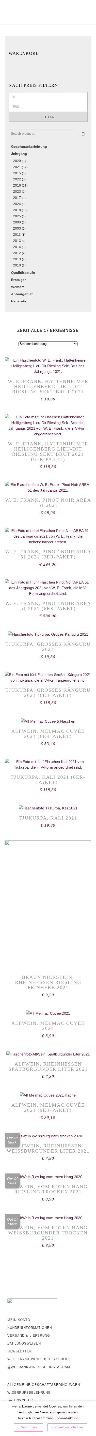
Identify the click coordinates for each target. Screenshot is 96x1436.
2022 (17, 179)
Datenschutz (20, 1400)
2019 (17, 259)
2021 (17, 167)
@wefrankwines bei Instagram (38, 1367)
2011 (17, 234)
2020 (17, 161)
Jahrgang (19, 154)
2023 (17, 191)
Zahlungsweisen (24, 1343)
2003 (17, 228)
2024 (17, 204)
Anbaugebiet (22, 294)
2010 (17, 265)
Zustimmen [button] (28, 1427)
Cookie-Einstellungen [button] (67, 1427)
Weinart (17, 287)
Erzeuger (18, 280)
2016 (17, 185)
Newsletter (19, 1351)
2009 (17, 222)
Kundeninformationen (29, 1328)
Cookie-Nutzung (66, 1418)
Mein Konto (18, 1320)
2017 (17, 198)
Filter (48, 117)
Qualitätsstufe (23, 273)
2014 (17, 247)
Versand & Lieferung (28, 1335)
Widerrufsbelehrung (29, 1392)
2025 (17, 216)
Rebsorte (18, 301)
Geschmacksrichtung (29, 146)
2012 (17, 253)
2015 (17, 173)
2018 (17, 210)
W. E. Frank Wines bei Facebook (39, 1359)
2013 (17, 241)
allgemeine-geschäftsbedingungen (43, 1385)
